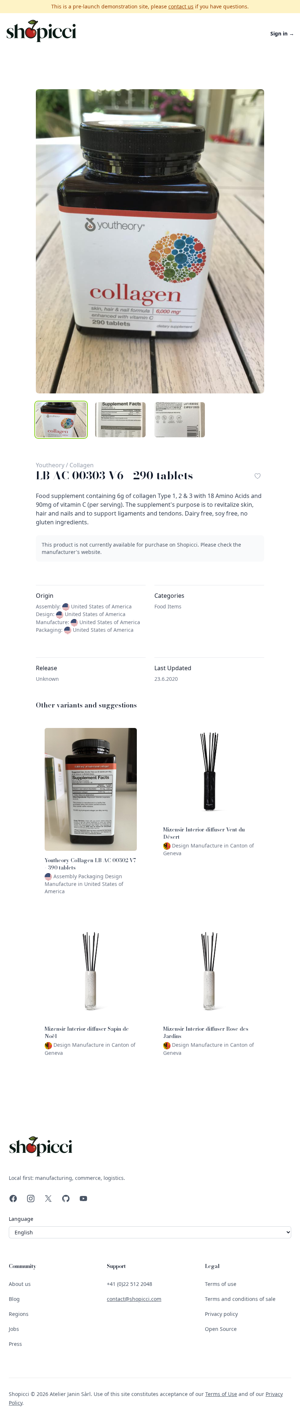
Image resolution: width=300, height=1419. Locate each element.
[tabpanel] (150, 241)
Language (21, 1218)
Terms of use (220, 1283)
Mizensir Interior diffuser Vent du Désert (204, 833)
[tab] (61, 419)
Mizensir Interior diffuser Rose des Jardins (205, 1032)
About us (20, 1283)
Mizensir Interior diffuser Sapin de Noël (87, 1032)
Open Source (221, 1328)
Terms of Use (221, 1393)
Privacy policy (221, 1313)
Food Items (167, 606)
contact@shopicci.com (134, 1298)
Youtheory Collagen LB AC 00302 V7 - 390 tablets (90, 864)
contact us (181, 6)
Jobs (14, 1328)
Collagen (82, 465)
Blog (14, 1298)
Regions (19, 1313)
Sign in (282, 33)
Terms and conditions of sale (240, 1298)
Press (15, 1343)
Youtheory (50, 465)
